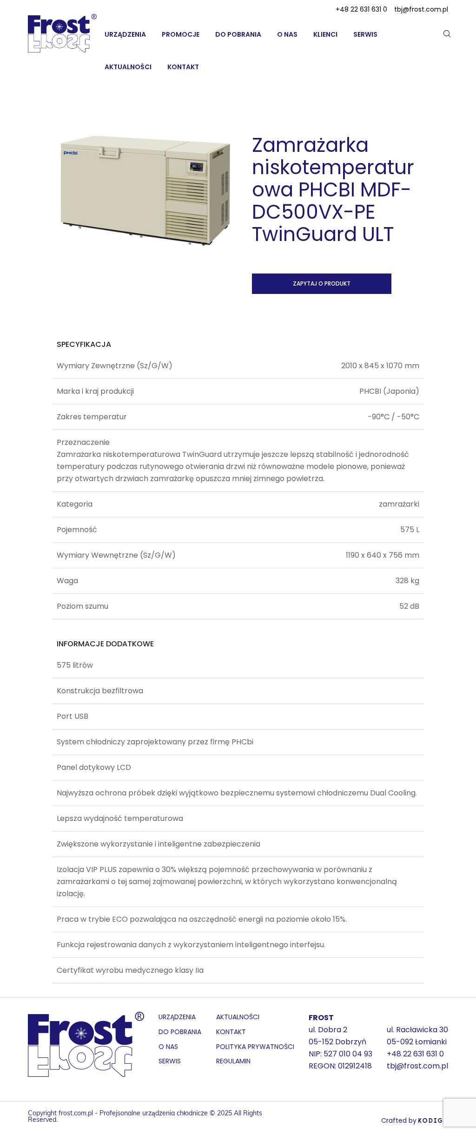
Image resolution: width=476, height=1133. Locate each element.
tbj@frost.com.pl (421, 9)
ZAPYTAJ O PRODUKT (321, 283)
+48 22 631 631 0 (361, 9)
